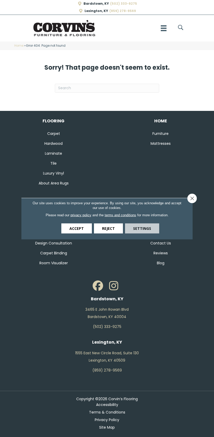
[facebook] (97, 286)
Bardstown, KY (96, 3)
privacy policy (80, 215)
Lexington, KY (96, 11)
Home (18, 46)
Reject (108, 228)
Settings (142, 228)
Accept (76, 228)
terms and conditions (120, 215)
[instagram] (113, 286)
